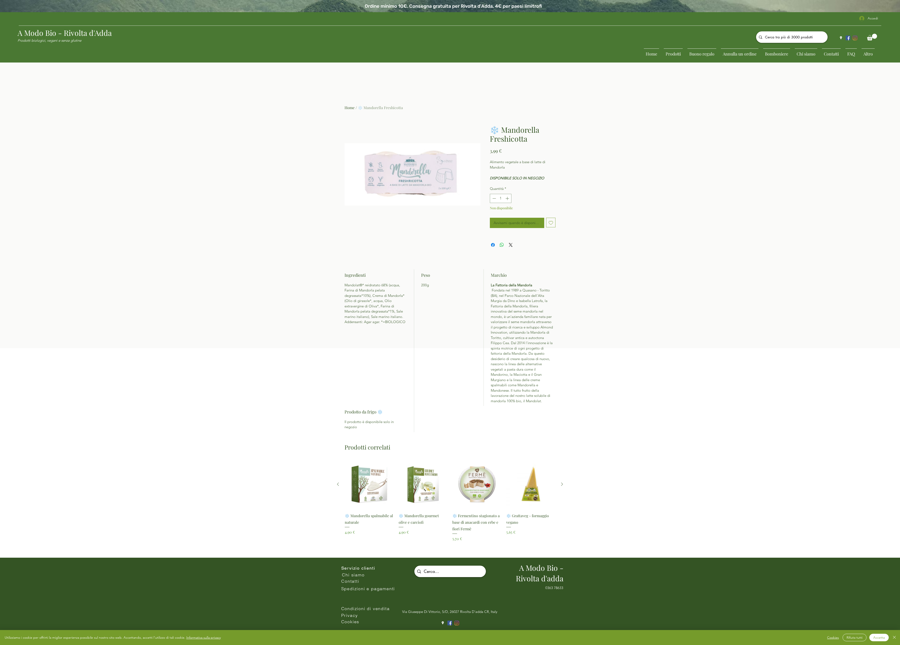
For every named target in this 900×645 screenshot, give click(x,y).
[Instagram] (855, 38)
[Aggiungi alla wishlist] (551, 222)
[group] (450, 507)
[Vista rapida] (369, 484)
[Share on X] (511, 245)
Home (350, 107)
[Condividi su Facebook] (493, 245)
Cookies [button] (833, 637)
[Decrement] (494, 198)
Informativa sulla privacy (203, 637)
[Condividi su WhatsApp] (502, 245)
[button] (872, 37)
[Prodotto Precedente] (338, 484)
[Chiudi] (894, 637)
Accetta (879, 637)
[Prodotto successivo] (562, 484)
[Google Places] (841, 38)
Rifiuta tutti (854, 637)
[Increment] (508, 198)
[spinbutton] (501, 198)
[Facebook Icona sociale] (848, 38)
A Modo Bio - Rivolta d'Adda (65, 33)
